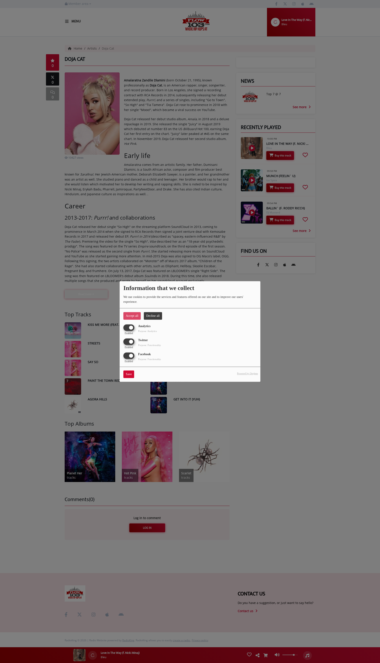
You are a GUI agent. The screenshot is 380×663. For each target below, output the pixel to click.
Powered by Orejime (247, 373)
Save (129, 374)
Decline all (153, 315)
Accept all (132, 315)
